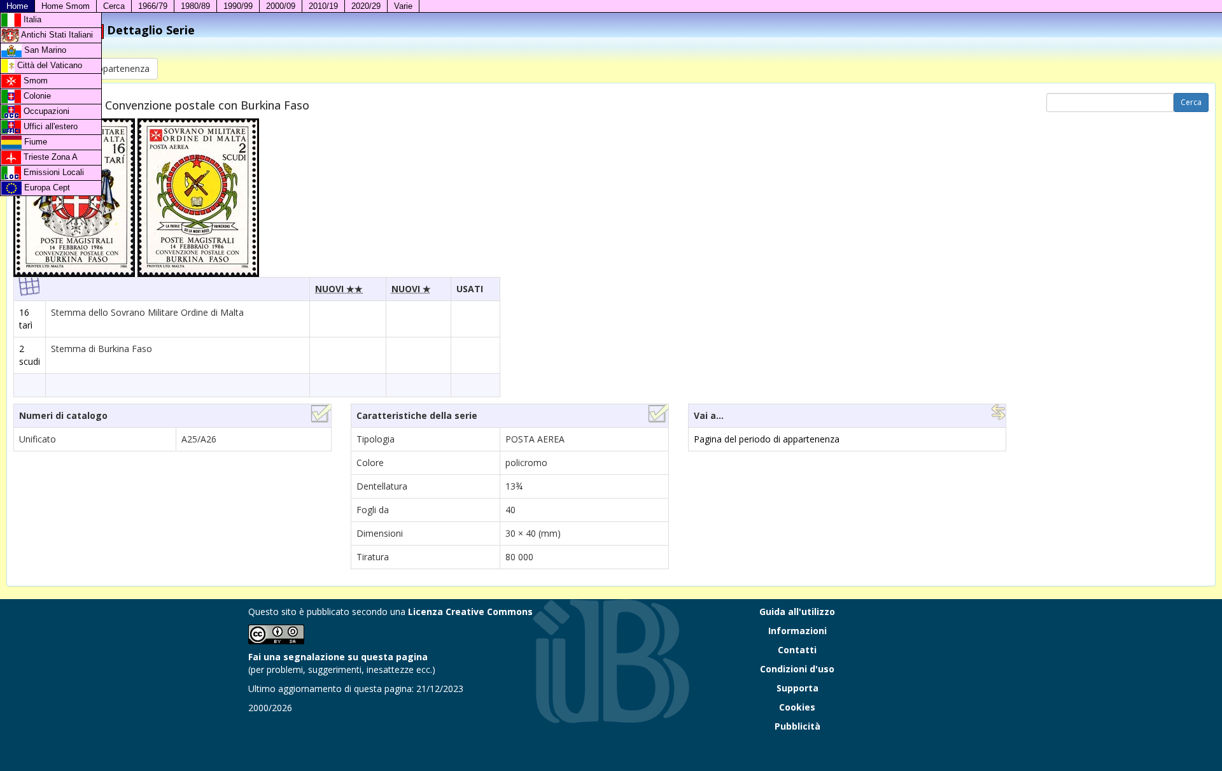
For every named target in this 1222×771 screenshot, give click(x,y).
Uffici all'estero (49, 126)
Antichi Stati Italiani (56, 34)
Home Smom (65, 6)
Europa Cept (46, 187)
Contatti (797, 650)
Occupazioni (45, 111)
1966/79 (152, 6)
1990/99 (238, 6)
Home (17, 6)
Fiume (34, 141)
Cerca (114, 6)
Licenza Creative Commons (470, 611)
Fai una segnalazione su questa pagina (338, 657)
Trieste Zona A (49, 157)
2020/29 (366, 6)
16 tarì (25, 318)
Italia (31, 19)
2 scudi (29, 355)
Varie (403, 6)
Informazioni (797, 631)
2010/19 (323, 6)
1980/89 (195, 6)
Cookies (797, 707)
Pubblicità (797, 726)
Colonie (36, 96)
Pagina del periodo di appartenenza (766, 439)
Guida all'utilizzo (797, 611)
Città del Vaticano (48, 65)
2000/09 (280, 6)
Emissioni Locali (52, 172)
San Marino (44, 50)
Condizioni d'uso (797, 669)
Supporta (797, 688)
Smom (34, 80)
